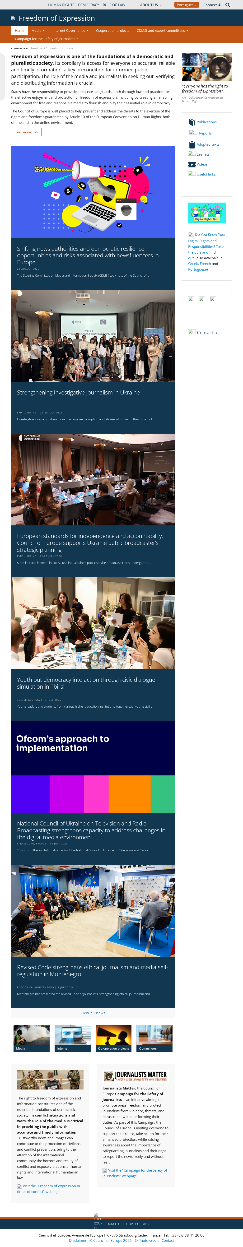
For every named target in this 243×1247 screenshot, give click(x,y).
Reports (205, 133)
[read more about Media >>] (32, 1038)
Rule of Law (114, 4)
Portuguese (197, 269)
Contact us (208, 332)
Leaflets (202, 154)
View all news (93, 1013)
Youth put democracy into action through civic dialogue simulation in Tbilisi (86, 683)
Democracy (88, 4)
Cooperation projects (112, 30)
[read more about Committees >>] (154, 1038)
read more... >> (26, 132)
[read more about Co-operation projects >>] (114, 1038)
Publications (206, 122)
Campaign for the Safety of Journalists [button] (45, 39)
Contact (168, 1240)
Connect (210, 4)
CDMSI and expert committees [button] (161, 30)
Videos (202, 164)
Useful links (206, 174)
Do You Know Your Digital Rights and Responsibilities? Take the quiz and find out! (207, 246)
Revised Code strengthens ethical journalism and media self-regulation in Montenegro (92, 971)
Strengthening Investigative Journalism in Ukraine (78, 392)
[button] (121, 1224)
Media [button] (37, 30)
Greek (193, 263)
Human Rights (61, 4)
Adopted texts (207, 144)
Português (185, 4)
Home (19, 30)
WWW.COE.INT (23, 5)
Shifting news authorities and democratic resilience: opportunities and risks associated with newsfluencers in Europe (88, 255)
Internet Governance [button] (68, 30)
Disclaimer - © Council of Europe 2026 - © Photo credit (114, 1240)
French (205, 263)
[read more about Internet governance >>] (73, 1038)
